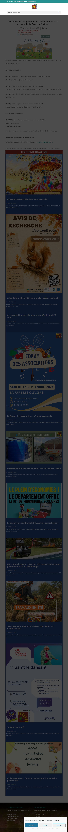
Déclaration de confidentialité (50, 829)
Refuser (45, 825)
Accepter (31, 825)
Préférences (59, 825)
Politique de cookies (37, 829)
